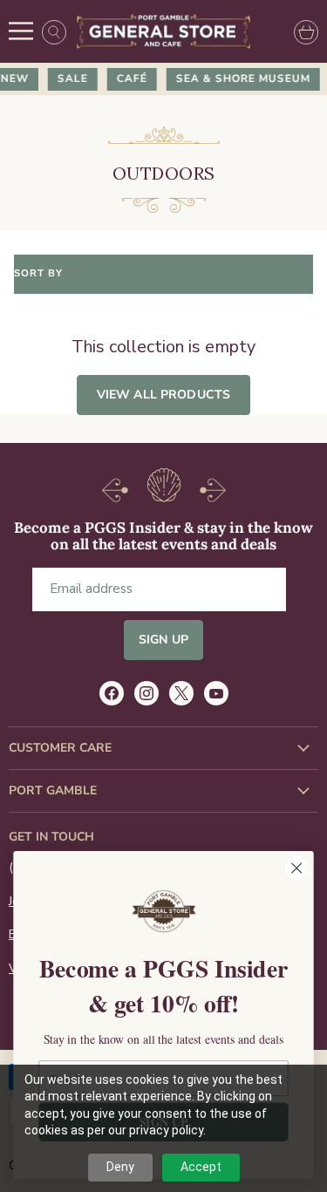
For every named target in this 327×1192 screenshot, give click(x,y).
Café (129, 78)
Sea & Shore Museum (241, 78)
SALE (70, 78)
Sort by (38, 274)
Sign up (163, 639)
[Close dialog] (297, 868)
